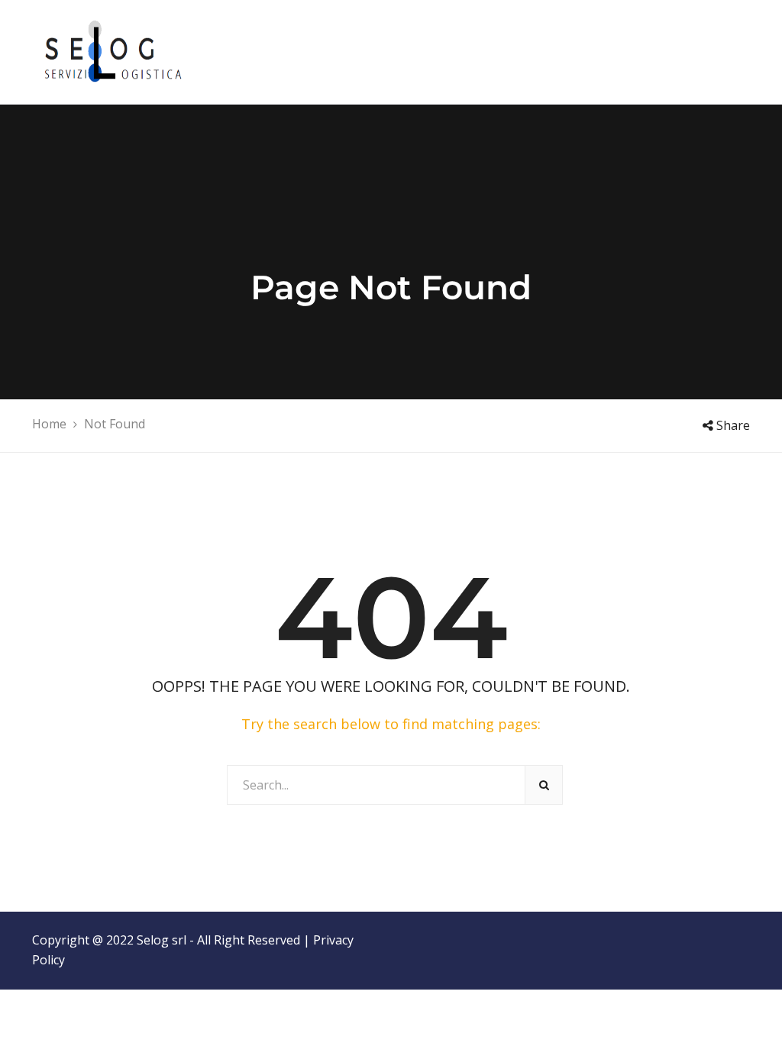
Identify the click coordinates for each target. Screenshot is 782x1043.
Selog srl (161, 940)
